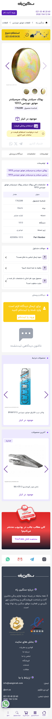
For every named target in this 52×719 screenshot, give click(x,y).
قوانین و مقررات (26, 647)
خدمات (26, 665)
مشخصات (31, 154)
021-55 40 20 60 (10, 696)
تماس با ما (26, 656)
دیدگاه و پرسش (16, 154)
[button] (7, 66)
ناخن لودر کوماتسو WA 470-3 (26, 487)
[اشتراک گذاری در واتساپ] (10, 143)
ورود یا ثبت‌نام (26, 317)
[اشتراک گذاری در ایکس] (15, 143)
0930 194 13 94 (10, 699)
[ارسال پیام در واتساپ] (8, 559)
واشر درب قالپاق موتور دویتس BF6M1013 (26, 412)
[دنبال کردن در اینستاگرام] (44, 559)
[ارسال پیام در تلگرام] (32, 559)
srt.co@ (7, 690)
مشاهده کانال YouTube (26, 539)
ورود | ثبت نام (9, 12)
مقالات (26, 669)
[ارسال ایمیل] (20, 559)
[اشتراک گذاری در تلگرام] (20, 143)
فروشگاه (26, 660)
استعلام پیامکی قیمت (23, 126)
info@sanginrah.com (13, 683)
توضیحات (44, 154)
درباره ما (26, 652)
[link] (26, 34)
